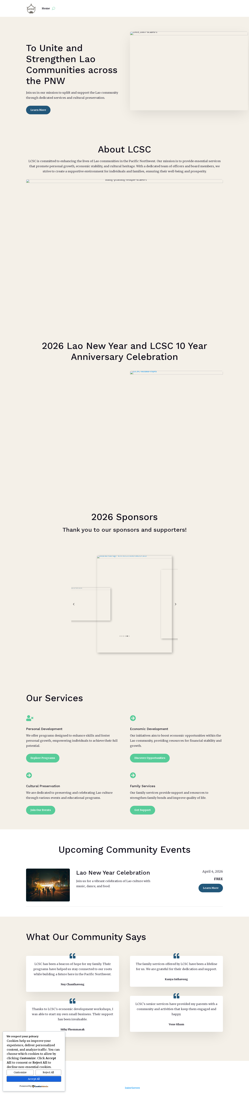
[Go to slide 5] (127, 636)
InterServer (132, 1088)
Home (46, 8)
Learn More (38, 110)
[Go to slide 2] (121, 636)
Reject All (48, 1072)
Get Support (142, 810)
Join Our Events (40, 810)
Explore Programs (42, 758)
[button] (73, 604)
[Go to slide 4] (125, 636)
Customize (20, 1072)
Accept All (34, 1079)
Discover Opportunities (149, 758)
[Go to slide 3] (123, 636)
